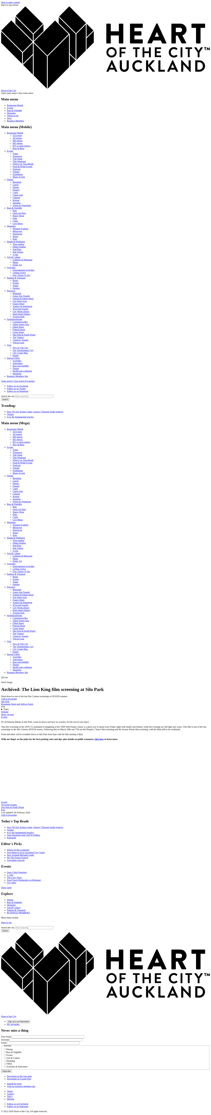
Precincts (11, 291)
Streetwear (17, 234)
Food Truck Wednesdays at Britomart (24, 880)
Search (5, 399)
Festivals (17, 169)
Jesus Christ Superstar (17, 872)
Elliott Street (18, 327)
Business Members (15, 121)
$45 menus (18, 143)
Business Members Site (17, 376)
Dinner (16, 187)
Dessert (16, 190)
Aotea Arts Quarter (21, 296)
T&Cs (9, 1096)
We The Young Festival (17, 857)
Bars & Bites (18, 148)
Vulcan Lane (18, 342)
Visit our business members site (21, 1086)
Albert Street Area (21, 324)
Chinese (16, 197)
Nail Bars (17, 249)
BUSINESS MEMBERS (18, 913)
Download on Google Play (19, 1079)
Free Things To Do (21, 275)
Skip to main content (10, 2)
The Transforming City (23, 350)
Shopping (11, 113)
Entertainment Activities (23, 270)
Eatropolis (11, 837)
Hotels (16, 355)
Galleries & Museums (22, 260)
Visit (9, 345)
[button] (13, 381)
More (9, 118)
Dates (6, 709)
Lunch (16, 184)
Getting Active (19, 272)
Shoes (15, 236)
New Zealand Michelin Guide (20, 855)
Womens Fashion (20, 228)
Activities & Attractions (17, 1066)
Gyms (15, 254)
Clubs (15, 221)
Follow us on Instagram (17, 391)
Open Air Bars (19, 213)
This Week (17, 159)
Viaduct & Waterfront (22, 306)
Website (4, 712)
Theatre (16, 172)
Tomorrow (17, 156)
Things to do (12, 115)
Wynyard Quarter (20, 309)
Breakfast (17, 182)
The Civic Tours (14, 877)
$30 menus (18, 140)
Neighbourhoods (14, 319)
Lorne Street (18, 332)
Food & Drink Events (22, 166)
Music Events (19, 177)
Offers (9, 1064)
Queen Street (18, 304)
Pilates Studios (19, 247)
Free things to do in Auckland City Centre (26, 852)
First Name (6, 1036)
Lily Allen (11, 882)
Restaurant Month (15, 105)
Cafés (15, 192)
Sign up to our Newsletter (18, 1022)
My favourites (13, 1024)
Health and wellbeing (22, 371)
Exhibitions (18, 174)
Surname (5, 1040)
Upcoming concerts (16, 860)
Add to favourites (9, 699)
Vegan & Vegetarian (22, 205)
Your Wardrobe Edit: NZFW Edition (23, 835)
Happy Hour (18, 216)
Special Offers (13, 358)
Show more (6, 887)
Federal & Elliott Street (23, 298)
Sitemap (10, 1099)
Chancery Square (20, 340)
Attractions (18, 363)
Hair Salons (18, 252)
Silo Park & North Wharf (24, 335)
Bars (15, 210)
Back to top (6, 922)
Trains (15, 285)
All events (17, 135)
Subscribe (6, 1071)
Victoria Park (19, 316)
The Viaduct (18, 337)
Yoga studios (18, 244)
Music (15, 262)
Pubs (15, 218)
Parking (16, 288)
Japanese (17, 203)
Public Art (17, 265)
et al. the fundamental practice (20, 417)
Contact (10, 1094)
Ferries (16, 283)
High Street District (21, 314)
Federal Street (19, 329)
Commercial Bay (20, 322)
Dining (10, 179)
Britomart (17, 293)
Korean (16, 200)
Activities (11, 267)
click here (99, 739)
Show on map (7, 714)
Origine (10, 414)
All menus (17, 138)
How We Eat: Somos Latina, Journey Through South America (35, 412)
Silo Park (5, 701)
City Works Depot (21, 311)
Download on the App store (19, 1076)
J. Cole (10, 875)
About (10, 1091)
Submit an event (14, 1084)
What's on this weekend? (18, 850)
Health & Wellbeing (16, 241)
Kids (15, 239)
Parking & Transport (16, 278)
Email (3, 1043)
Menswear (17, 231)
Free (3, 810)
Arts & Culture (13, 257)
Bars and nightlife (21, 366)
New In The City (20, 348)
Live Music (18, 223)
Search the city (7, 396)
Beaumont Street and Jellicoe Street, (17, 704)
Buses (15, 280)
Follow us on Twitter (16, 388)
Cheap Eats (18, 195)
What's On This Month (23, 164)
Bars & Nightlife (14, 110)
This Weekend (19, 161)
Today (15, 153)
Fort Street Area (20, 301)
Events (10, 108)
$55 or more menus (21, 146)
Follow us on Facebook (17, 386)
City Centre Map (20, 353)
